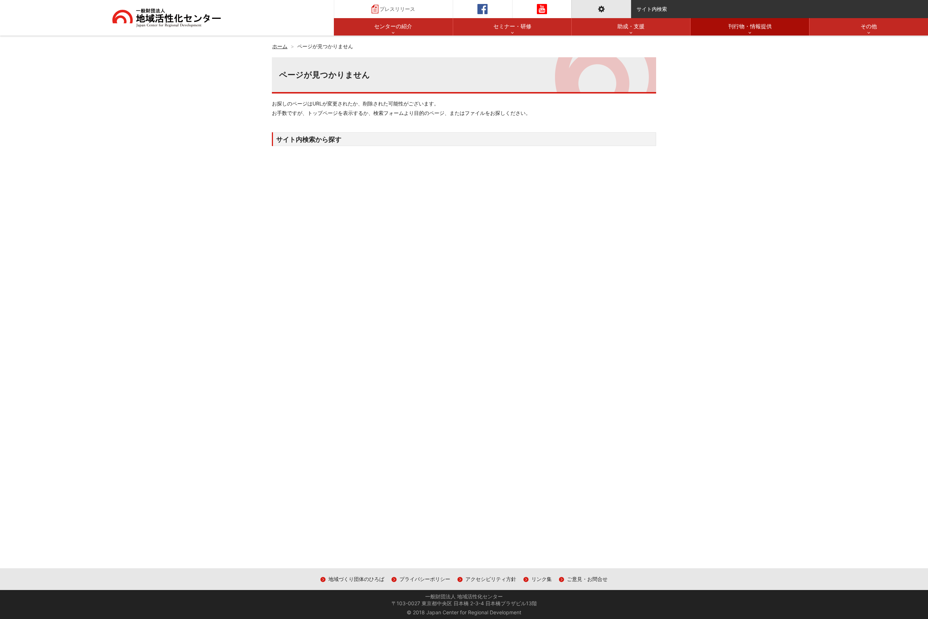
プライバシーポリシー (424, 579)
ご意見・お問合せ (587, 579)
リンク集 (541, 579)
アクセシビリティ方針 (490, 579)
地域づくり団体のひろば (356, 579)
